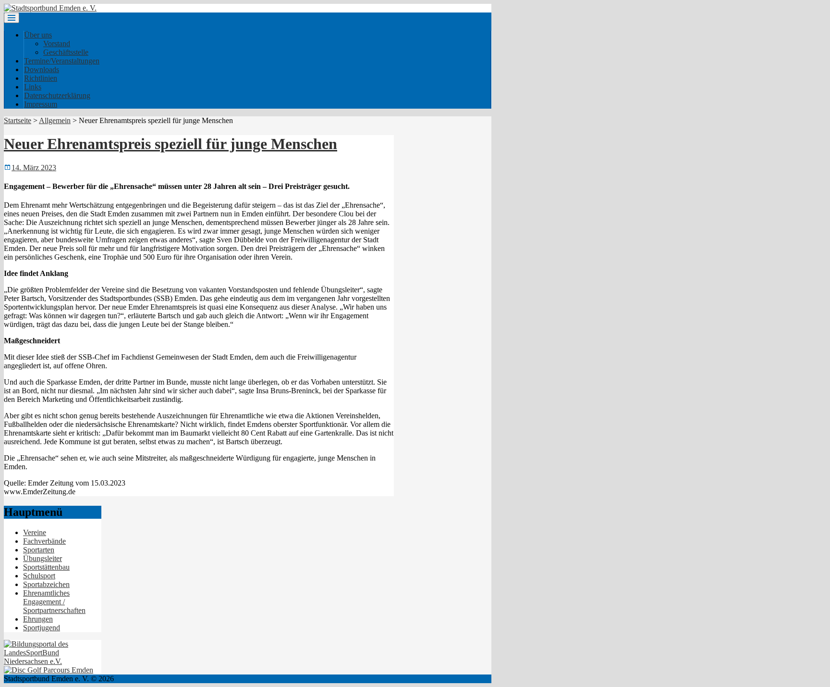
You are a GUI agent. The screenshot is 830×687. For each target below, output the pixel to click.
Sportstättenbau (46, 567)
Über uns (38, 35)
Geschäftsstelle (65, 52)
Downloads (41, 69)
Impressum (40, 104)
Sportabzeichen (46, 584)
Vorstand (56, 43)
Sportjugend (41, 628)
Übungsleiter (42, 558)
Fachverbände (44, 541)
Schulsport (39, 576)
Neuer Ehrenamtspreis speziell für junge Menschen (170, 143)
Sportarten (38, 550)
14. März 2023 (34, 167)
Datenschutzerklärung (57, 95)
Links (32, 87)
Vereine (34, 532)
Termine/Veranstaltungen (61, 61)
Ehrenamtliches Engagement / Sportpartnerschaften (54, 601)
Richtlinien (40, 78)
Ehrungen (38, 619)
